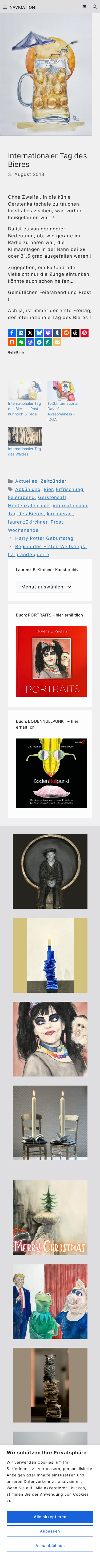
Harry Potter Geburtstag (44, 538)
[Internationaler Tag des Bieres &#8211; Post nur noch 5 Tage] (25, 391)
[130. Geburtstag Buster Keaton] (50, 905)
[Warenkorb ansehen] (84, 6)
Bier (48, 489)
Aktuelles (26, 481)
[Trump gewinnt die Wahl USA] (50, 1335)
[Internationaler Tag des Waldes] (25, 436)
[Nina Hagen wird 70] (50, 1073)
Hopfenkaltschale (29, 505)
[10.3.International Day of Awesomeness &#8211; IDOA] (64, 391)
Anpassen (50, 1531)
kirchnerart (60, 513)
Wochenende (23, 530)
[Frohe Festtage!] (50, 1251)
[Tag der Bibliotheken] (50, 1419)
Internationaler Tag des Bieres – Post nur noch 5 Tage (24, 408)
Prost (57, 522)
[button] (12, 333)
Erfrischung (69, 489)
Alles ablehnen (50, 1545)
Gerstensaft (52, 497)
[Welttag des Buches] (50, 989)
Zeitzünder (53, 481)
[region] (50, 1500)
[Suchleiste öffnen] (95, 6)
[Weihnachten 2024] (50, 1157)
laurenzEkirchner (27, 522)
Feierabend (21, 497)
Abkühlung (28, 489)
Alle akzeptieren (50, 1516)
